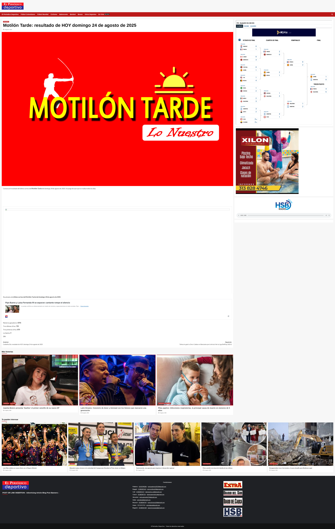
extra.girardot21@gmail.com (148, 497)
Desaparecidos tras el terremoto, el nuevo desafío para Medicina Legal (290, 468)
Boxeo (80, 14)
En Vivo (103, 14)
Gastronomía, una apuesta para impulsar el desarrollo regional (155, 468)
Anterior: (23, 343)
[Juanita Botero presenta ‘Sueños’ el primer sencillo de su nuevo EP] (40, 380)
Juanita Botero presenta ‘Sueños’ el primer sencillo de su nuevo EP (31, 408)
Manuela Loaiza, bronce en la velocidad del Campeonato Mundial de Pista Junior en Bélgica (97, 468)
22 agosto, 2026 (7, 410)
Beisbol (73, 14)
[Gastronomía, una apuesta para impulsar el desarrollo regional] (167, 444)
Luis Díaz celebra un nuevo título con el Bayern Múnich (20, 468)
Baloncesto (63, 14)
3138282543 (142, 489)
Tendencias (6, 403)
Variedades (6, 21)
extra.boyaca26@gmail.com (156, 502)
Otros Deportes (90, 14)
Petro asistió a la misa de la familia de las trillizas (217, 468)
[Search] (332, 14)
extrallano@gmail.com (153, 505)
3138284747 (143, 502)
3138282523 (140, 492)
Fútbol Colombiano (28, 14)
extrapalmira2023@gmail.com (157, 486)
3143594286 (143, 486)
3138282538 (143, 508)
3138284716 (142, 494)
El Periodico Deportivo (10, 14)
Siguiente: (205, 343)
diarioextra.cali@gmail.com (153, 492)
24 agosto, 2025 (8, 29)
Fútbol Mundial (42, 14)
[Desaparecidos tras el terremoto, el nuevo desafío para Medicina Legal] (300, 444)
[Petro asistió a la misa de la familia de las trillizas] (234, 444)
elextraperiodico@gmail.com (155, 494)
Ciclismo (54, 14)
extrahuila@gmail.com (143, 500)
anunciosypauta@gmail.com (156, 508)
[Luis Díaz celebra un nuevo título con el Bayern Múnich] (34, 444)
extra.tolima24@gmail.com (155, 489)
